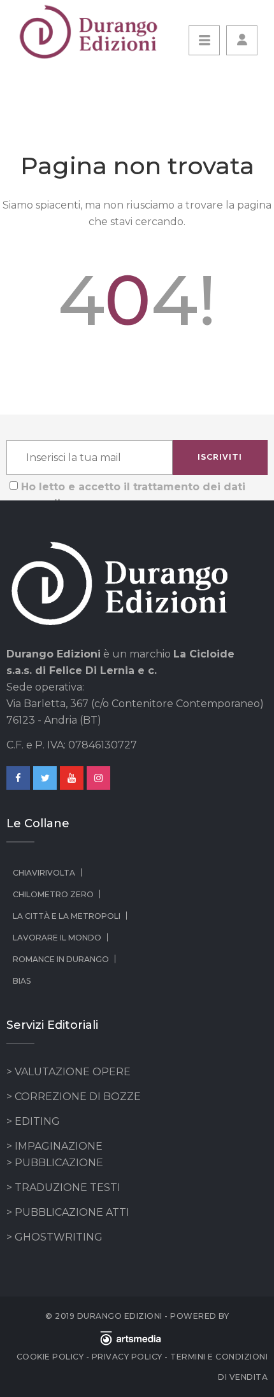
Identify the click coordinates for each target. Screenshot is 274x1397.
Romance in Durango (61, 959)
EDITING (37, 1121)
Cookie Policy (50, 1356)
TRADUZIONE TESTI (67, 1187)
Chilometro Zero (53, 894)
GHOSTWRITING (59, 1237)
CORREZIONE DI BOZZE (78, 1097)
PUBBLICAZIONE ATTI (72, 1212)
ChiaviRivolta (44, 872)
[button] (241, 40)
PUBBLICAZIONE (59, 1163)
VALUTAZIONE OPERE (73, 1072)
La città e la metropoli (66, 916)
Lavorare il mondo (57, 937)
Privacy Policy (127, 1356)
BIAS (22, 981)
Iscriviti (220, 457)
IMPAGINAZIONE (59, 1146)
